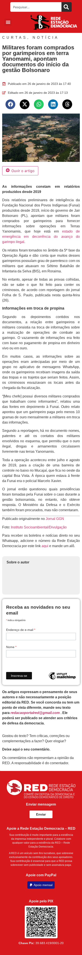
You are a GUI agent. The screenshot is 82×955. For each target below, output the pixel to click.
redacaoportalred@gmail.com (35, 713)
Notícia (46, 37)
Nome (11, 646)
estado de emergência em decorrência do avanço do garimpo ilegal (41, 237)
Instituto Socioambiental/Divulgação (39, 527)
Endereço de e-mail (20, 629)
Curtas (14, 37)
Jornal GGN (55, 519)
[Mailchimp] (62, 676)
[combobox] (35, 7)
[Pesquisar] (66, 7)
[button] (8, 22)
